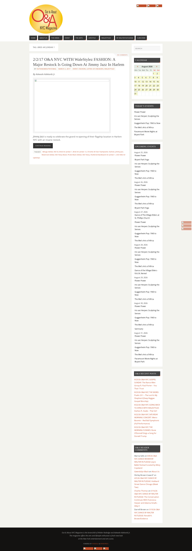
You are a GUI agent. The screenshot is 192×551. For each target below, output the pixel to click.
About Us (155, 471)
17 (136, 85)
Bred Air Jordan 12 (80, 152)
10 (136, 81)
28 (150, 89)
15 (154, 81)
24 (136, 89)
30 (158, 89)
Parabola (95, 544)
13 (147, 81)
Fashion (82, 69)
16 (158, 81)
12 (143, 81)
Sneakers (99, 69)
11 (139, 81)
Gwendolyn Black (141, 471)
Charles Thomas (141, 491)
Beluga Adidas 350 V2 (51, 152)
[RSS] (186, 229)
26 (143, 89)
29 (154, 89)
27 (147, 89)
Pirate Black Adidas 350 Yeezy (79, 155)
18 (139, 85)
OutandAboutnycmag (46, 69)
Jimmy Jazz (119, 152)
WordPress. (104, 544)
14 (150, 81)
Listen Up (91, 69)
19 (143, 85)
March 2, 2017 (64, 69)
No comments (122, 55)
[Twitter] (186, 225)
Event (75, 69)
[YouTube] (186, 222)
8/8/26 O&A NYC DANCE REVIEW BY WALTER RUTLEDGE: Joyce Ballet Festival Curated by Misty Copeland (147, 462)
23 (158, 85)
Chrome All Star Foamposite (97, 152)
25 (139, 89)
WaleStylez (109, 69)
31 (136, 93)
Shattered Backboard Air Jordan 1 (102, 155)
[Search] (157, 49)
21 (150, 85)
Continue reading (43, 146)
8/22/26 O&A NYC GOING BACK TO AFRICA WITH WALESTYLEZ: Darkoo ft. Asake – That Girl (147, 408)
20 (147, 85)
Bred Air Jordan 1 (65, 152)
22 (154, 85)
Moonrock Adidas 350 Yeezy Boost (54, 155)
